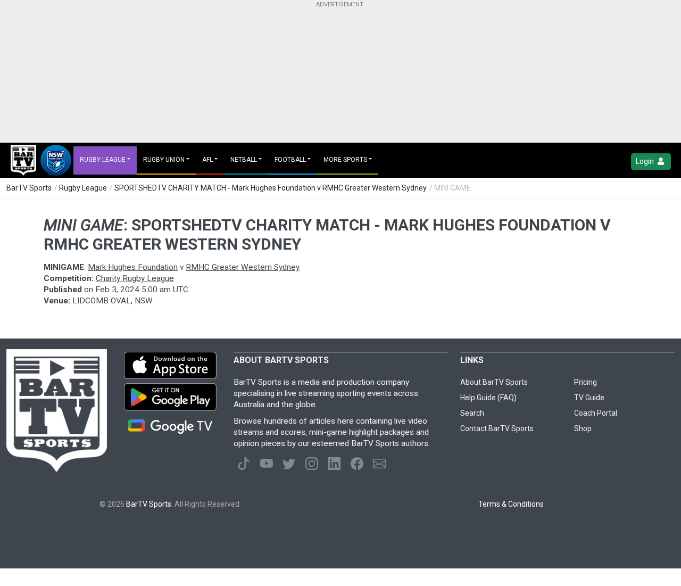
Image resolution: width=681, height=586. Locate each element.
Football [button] (290, 159)
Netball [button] (243, 159)
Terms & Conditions (511, 504)
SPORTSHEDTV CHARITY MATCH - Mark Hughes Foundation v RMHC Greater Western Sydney (270, 188)
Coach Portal (595, 413)
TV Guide (589, 397)
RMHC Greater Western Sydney (243, 267)
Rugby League (83, 188)
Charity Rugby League (135, 278)
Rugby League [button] (103, 159)
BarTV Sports (29, 188)
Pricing (585, 382)
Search (472, 413)
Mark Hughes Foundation (133, 267)
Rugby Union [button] (164, 159)
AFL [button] (207, 159)
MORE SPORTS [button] (345, 159)
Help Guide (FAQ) (488, 397)
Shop (583, 428)
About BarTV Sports (494, 382)
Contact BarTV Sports (497, 428)
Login (645, 161)
